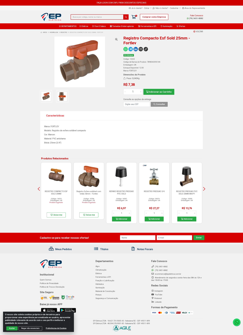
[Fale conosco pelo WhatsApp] (236, 322)
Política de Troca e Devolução (52, 287)
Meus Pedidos (63, 249)
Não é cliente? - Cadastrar (167, 8)
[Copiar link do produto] (146, 49)
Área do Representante (195, 8)
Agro (98, 266)
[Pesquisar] (126, 17)
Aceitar (12, 328)
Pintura (98, 295)
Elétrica (99, 273)
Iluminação (100, 288)
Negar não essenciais (30, 328)
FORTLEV (133, 71)
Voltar (199, 31)
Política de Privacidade (49, 283)
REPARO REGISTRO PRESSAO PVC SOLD (121, 192)
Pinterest (158, 298)
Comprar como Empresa (154, 17)
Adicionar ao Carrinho (160, 91)
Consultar (160, 104)
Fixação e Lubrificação (105, 280)
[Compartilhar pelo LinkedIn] (136, 49)
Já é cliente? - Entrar (140, 8)
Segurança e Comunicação (107, 298)
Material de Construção (105, 291)
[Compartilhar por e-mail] (141, 49)
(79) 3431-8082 (196, 18)
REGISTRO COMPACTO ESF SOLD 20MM (56, 192)
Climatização (101, 270)
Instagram (158, 291)
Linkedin (158, 302)
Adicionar (122, 219)
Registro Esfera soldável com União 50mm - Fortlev (89, 192)
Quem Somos (45, 280)
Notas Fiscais (145, 249)
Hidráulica (100, 284)
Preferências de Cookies (56, 328)
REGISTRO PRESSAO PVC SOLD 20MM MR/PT (187, 192)
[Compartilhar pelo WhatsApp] (125, 49)
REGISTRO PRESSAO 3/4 (154, 191)
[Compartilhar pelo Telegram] (130, 49)
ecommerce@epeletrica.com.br (167, 274)
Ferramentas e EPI (103, 277)
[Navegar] (38, 189)
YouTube (158, 295)
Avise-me (57, 215)
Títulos (104, 249)
